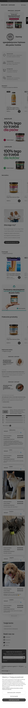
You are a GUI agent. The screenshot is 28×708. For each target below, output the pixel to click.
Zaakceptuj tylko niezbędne (14, 692)
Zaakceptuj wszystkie (14, 700)
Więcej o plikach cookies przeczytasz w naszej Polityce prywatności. (12, 688)
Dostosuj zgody (14, 696)
